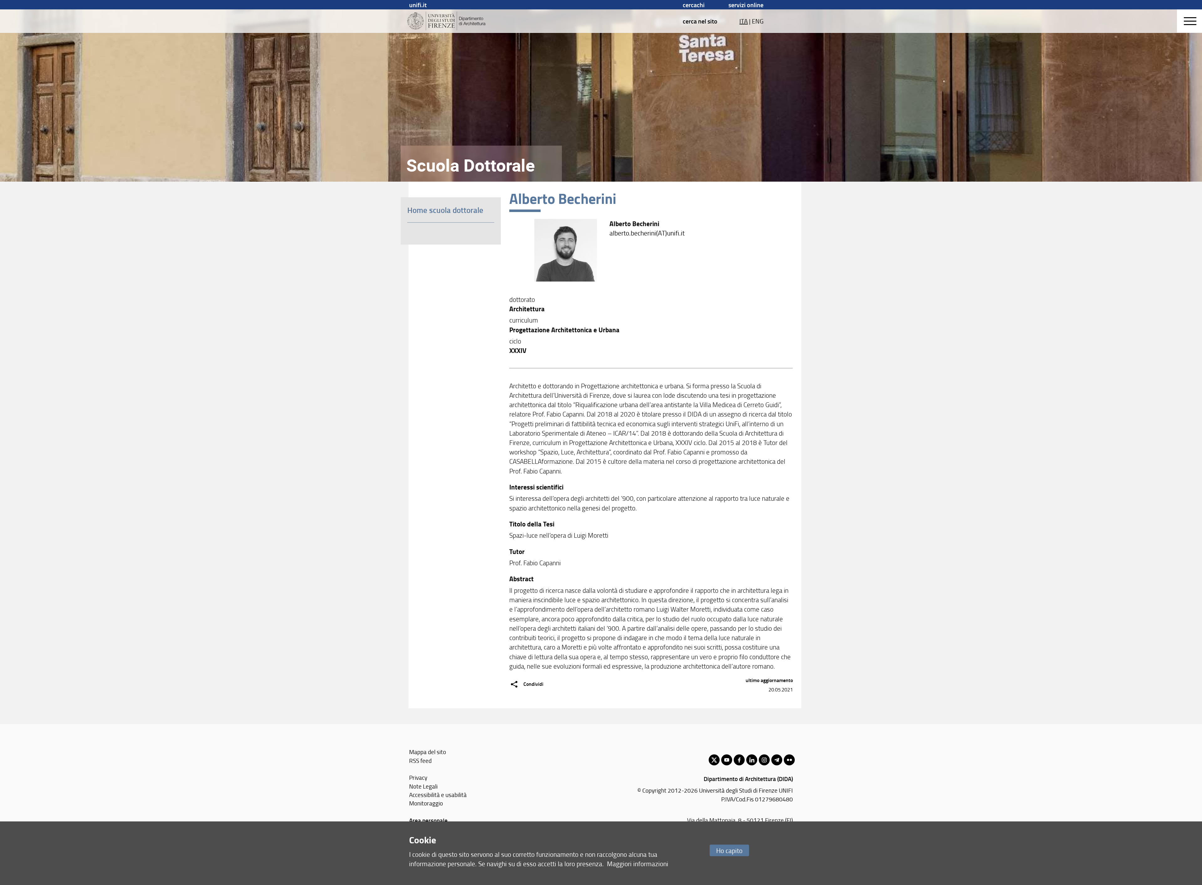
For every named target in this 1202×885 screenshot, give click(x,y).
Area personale (428, 820)
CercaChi (694, 4)
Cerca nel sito (700, 21)
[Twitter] (714, 759)
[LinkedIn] (751, 759)
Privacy (418, 777)
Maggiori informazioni (637, 863)
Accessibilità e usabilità (438, 794)
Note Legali (423, 786)
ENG (757, 21)
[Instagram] (764, 759)
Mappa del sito (427, 752)
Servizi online (745, 4)
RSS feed (420, 760)
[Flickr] (789, 759)
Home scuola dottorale (445, 209)
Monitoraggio (426, 803)
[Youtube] (726, 759)
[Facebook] (739, 759)
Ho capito (729, 850)
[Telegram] (776, 759)
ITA (743, 21)
